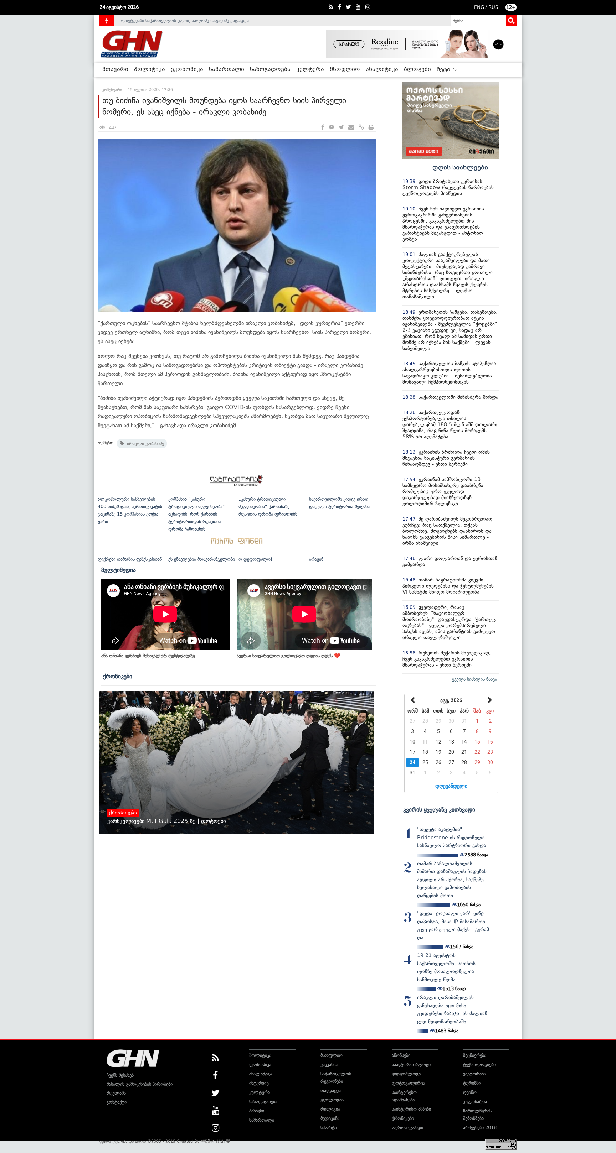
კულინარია (475, 1101)
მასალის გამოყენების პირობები (140, 1084)
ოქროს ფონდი (407, 1127)
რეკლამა (116, 1093)
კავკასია (329, 1064)
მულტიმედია (118, 569)
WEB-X (207, 1141)
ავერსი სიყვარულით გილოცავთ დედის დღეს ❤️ (288, 655)
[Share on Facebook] (322, 127)
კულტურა (310, 69)
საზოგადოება (270, 69)
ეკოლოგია (332, 1099)
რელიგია (330, 1109)
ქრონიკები (117, 676)
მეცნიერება (474, 1055)
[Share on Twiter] (341, 127)
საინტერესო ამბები (411, 1109)
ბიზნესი (256, 1110)
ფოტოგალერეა (408, 1083)
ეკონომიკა (187, 69)
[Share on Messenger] (331, 127)
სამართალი (226, 69)
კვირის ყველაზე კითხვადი (439, 809)
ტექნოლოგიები (479, 1064)
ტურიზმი (472, 1083)
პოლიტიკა (149, 69)
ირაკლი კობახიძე (144, 443)
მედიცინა (329, 1118)
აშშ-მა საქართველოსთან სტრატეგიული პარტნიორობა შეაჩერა (187, 20)
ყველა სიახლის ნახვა (474, 679)
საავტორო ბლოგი (411, 1064)
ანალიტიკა (382, 69)
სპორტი (328, 1127)
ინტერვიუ (259, 1083)
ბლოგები (417, 69)
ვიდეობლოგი (406, 1073)
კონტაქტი (117, 1102)
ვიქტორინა (474, 1073)
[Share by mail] (351, 127)
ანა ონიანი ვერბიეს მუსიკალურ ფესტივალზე (148, 655)
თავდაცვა (330, 1090)
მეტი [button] (444, 70)
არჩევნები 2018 (480, 1127)
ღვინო (470, 1092)
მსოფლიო (345, 69)
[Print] (371, 127)
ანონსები (401, 1055)
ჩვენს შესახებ (120, 1075)
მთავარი (115, 69)
